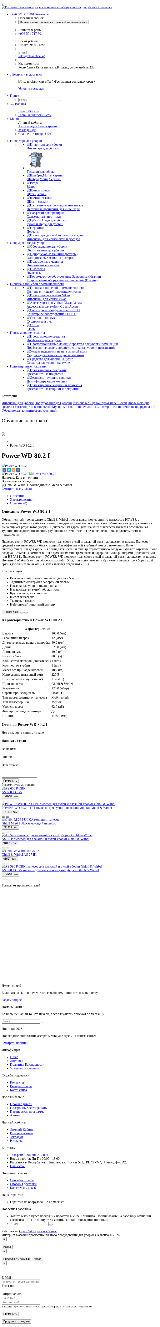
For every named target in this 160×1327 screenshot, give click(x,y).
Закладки (16, 1137)
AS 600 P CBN (12, 792)
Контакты (17, 1082)
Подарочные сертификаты (29, 1108)
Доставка (16, 1061)
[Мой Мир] (18, 470)
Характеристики (22, 499)
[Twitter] (9, 470)
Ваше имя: (9, 749)
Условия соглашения (24, 1068)
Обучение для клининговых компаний (29, 410)
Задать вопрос (12, 1000)
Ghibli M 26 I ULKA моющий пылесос (29, 823)
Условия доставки (31, 88)
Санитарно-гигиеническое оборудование (126, 406)
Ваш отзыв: (10, 765)
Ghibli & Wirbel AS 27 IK (19, 854)
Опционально (11, 1294)
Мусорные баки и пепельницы (74, 406)
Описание (17, 496)
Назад (7, 1246)
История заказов (21, 1133)
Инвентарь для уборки (26, 141)
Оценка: (7, 757)
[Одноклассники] (13, 470)
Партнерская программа (27, 1111)
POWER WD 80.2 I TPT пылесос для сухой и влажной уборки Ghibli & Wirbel (57, 807)
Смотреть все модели (17, 488)
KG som (29, 111)
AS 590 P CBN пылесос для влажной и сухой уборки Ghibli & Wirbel (50, 870)
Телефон (8, 1285)
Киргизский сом (35, 115)
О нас (14, 1057)
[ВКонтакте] (4, 470)
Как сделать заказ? (23, 1187)
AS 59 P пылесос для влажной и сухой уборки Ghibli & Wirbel (45, 839)
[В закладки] (22, 612)
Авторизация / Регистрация (38, 126)
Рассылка (16, 1140)
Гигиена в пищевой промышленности (37, 284)
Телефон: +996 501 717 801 (29, 1155)
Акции (15, 1115)
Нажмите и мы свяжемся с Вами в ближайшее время (53, 22)
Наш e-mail (17, 1166)
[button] (26, 74)
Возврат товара (21, 1086)
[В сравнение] (26, 612)
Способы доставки (23, 1184)
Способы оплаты (22, 1180)
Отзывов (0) (18, 503)
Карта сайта (18, 1090)
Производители (21, 1104)
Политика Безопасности (27, 1064)
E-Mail (6, 1277)
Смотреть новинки (15, 1043)
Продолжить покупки (16, 1258)
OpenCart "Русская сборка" (38, 1231)
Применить (10, 780)
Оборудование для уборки (28, 243)
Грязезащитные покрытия (28, 366)
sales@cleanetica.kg (31, 56)
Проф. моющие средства (27, 332)
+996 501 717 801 (30, 33)
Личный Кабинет (22, 1129)
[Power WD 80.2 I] (15, 466)
